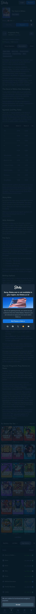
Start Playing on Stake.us (18, 321)
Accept (18, 605)
